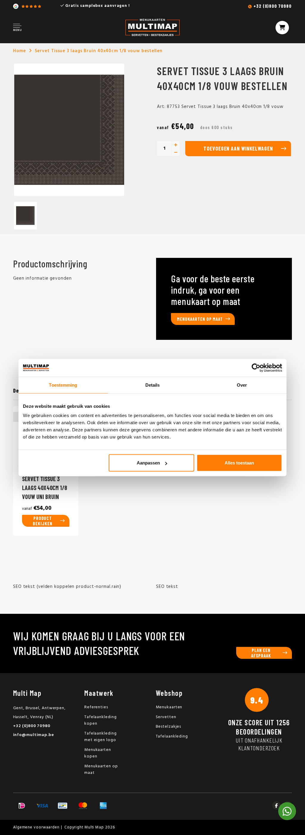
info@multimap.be (33, 735)
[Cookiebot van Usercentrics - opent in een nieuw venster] (256, 367)
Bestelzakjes (168, 726)
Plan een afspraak (261, 652)
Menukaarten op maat (200, 319)
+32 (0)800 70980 (272, 6)
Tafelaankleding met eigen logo (100, 737)
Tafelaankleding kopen (100, 720)
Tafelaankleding (172, 736)
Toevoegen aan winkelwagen (238, 148)
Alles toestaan (239, 462)
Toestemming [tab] (63, 384)
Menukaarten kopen (97, 753)
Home (19, 51)
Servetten (166, 717)
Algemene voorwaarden (36, 827)
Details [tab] (152, 384)
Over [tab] (242, 384)
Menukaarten (169, 707)
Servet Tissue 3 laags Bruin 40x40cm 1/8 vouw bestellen (99, 51)
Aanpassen (148, 462)
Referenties (96, 707)
